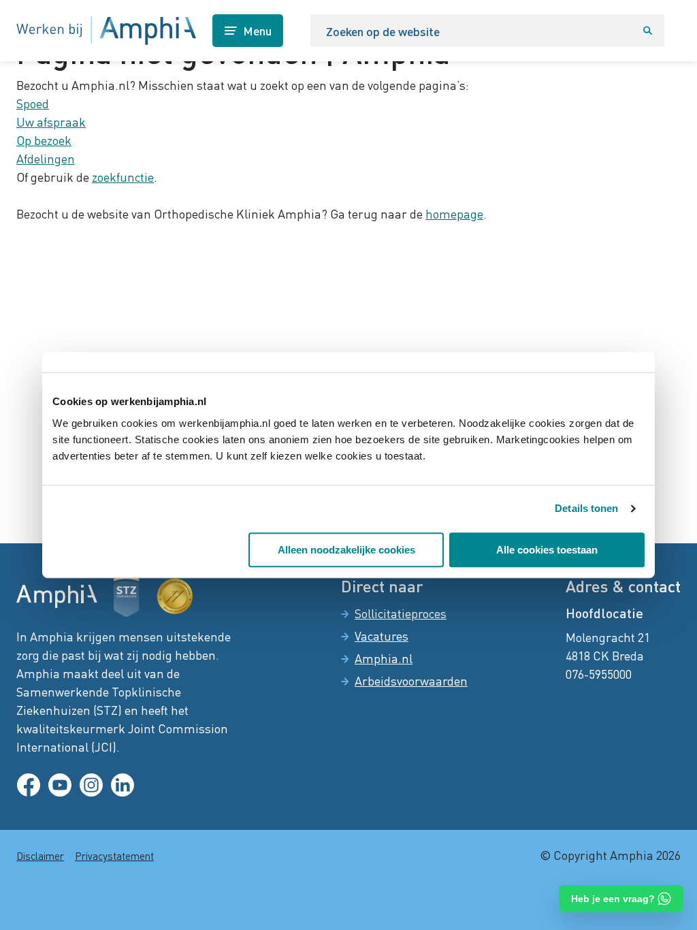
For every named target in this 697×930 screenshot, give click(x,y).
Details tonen (586, 508)
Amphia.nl (383, 658)
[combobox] (471, 30)
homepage (454, 213)
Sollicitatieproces (401, 613)
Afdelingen (45, 158)
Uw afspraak (51, 121)
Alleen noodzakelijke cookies (346, 550)
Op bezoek (43, 140)
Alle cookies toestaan (547, 550)
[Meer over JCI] (175, 596)
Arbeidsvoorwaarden (411, 680)
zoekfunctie (123, 177)
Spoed (32, 103)
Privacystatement (114, 856)
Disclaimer (40, 856)
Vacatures (381, 635)
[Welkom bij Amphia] (106, 31)
